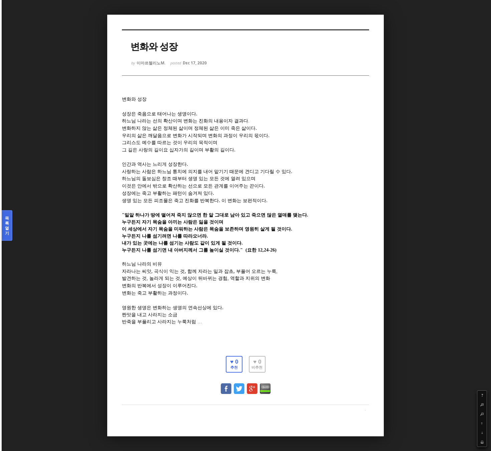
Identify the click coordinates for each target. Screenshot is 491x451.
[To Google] (252, 385)
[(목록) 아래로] (482, 432)
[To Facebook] (226, 385)
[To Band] (265, 385)
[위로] (482, 423)
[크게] (482, 404)
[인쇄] (482, 442)
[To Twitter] (239, 385)
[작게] (482, 414)
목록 (7, 225)
